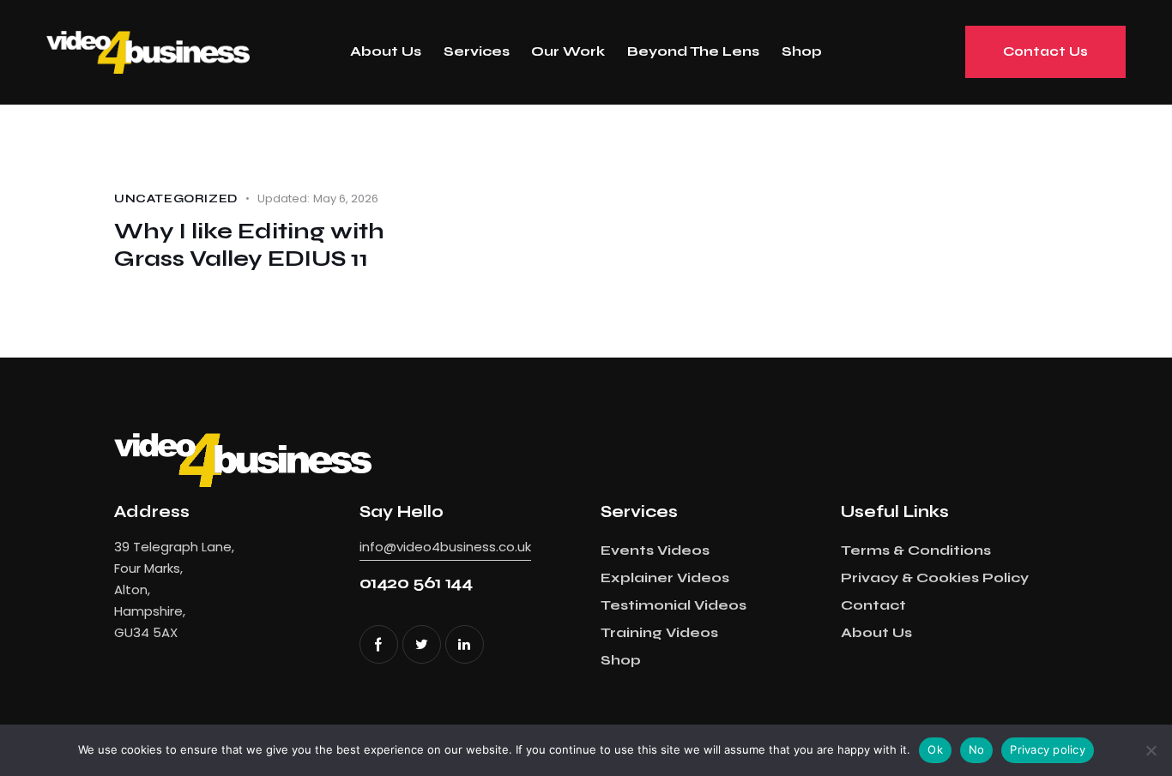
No (977, 749)
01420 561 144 (416, 583)
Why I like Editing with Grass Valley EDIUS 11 (249, 245)
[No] (1150, 750)
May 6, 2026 (317, 198)
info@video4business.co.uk (445, 547)
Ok (935, 749)
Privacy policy (1047, 749)
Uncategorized (176, 199)
